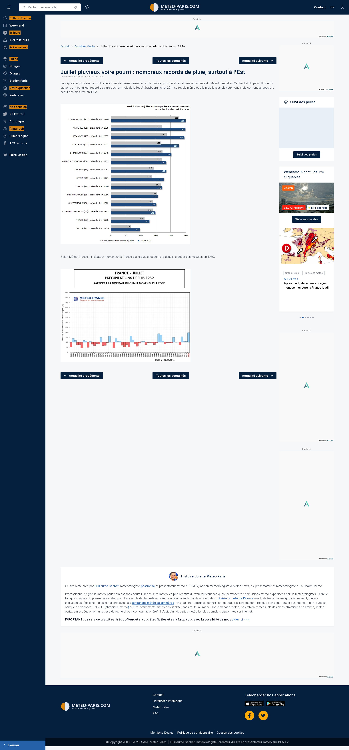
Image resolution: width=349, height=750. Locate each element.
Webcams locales (306, 219)
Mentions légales (161, 732)
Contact (320, 7)
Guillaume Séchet (107, 586)
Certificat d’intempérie (167, 701)
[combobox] (50, 7)
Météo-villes (161, 707)
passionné (148, 586)
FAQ (156, 713)
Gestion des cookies (230, 732)
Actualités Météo (85, 46)
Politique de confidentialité (195, 732)
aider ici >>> (241, 619)
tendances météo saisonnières (153, 603)
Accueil (65, 46)
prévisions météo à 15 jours (234, 598)
